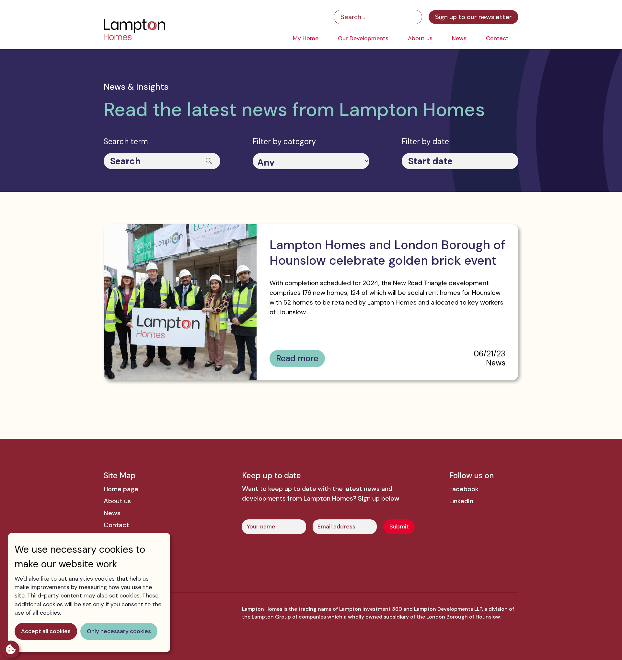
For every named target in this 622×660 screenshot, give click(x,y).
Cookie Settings (10, 649)
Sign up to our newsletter (473, 17)
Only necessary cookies (119, 631)
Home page (121, 489)
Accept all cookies (46, 631)
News (459, 38)
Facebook (463, 489)
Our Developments (363, 38)
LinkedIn (461, 501)
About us (420, 38)
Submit (399, 526)
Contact (497, 38)
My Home (305, 38)
